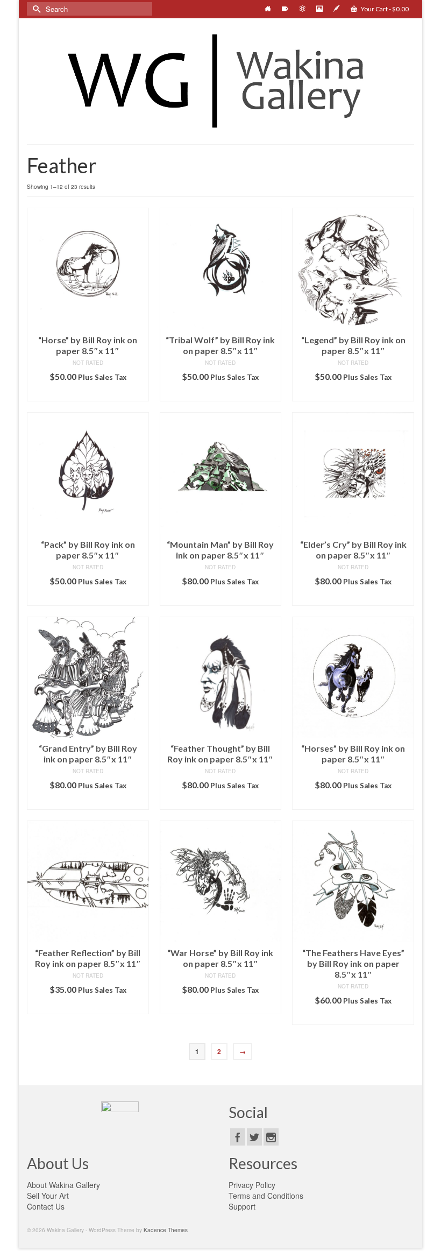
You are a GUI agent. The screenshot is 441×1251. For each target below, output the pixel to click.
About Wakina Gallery (63, 1184)
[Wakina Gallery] (220, 81)
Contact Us (46, 1206)
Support (242, 1206)
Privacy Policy (252, 1184)
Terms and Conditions (266, 1195)
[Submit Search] (35, 9)
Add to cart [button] (88, 393)
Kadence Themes (166, 1230)
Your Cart (384, 9)
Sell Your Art (48, 1195)
